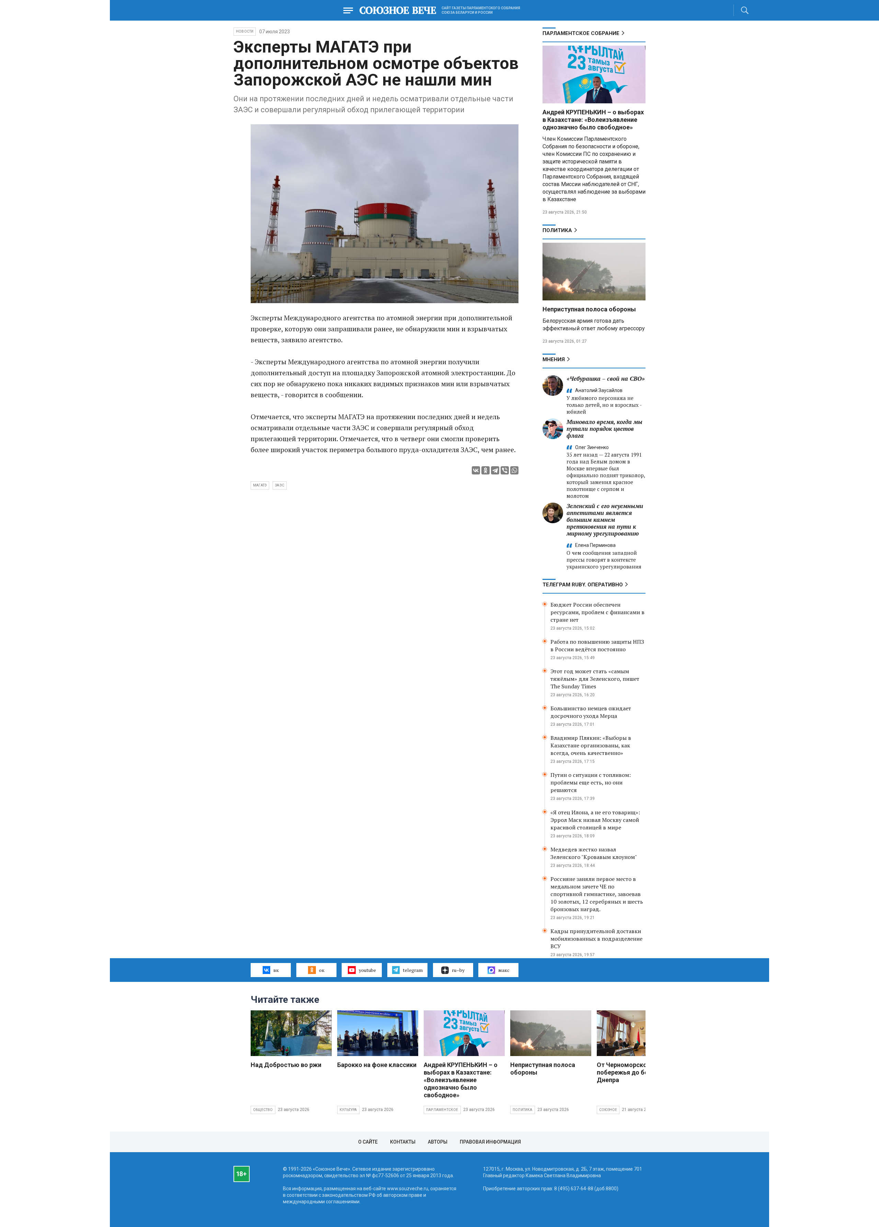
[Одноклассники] (485, 470)
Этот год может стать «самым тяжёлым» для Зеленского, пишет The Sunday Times (594, 678)
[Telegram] (495, 470)
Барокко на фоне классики (376, 1064)
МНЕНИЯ (554, 359)
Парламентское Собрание (581, 33)
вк (276, 970)
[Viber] (505, 470)
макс (504, 970)
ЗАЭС (279, 485)
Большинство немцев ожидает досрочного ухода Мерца (590, 712)
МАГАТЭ (260, 485)
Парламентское (442, 1110)
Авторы (437, 1142)
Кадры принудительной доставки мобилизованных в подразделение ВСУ (596, 938)
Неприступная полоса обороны (589, 309)
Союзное (608, 1110)
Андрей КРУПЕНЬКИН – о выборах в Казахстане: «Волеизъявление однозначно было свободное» (593, 119)
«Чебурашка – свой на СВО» (606, 378)
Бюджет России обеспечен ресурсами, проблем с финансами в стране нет (597, 612)
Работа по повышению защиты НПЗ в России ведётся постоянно (597, 645)
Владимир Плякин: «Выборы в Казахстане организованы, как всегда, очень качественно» (590, 745)
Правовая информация (490, 1142)
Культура (348, 1110)
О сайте (368, 1142)
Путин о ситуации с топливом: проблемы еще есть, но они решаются (590, 782)
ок (321, 970)
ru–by (458, 970)
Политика (557, 230)
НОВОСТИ (244, 31)
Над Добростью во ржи (286, 1064)
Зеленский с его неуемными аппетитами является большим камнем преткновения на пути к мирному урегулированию (605, 519)
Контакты (402, 1142)
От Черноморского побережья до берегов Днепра (631, 1072)
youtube (367, 970)
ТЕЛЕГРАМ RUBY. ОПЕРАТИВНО (583, 585)
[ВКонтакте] (476, 470)
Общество (263, 1110)
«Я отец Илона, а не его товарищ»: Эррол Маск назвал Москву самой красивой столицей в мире (595, 820)
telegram (413, 970)
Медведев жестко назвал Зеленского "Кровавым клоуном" (593, 853)
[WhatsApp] (514, 470)
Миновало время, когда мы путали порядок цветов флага (604, 428)
